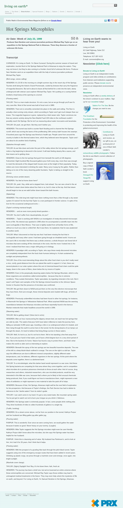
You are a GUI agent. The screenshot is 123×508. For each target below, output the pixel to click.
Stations (54, 11)
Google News (56, 20)
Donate (77, 11)
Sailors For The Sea (100, 105)
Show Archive (25, 11)
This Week (15, 11)
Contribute (107, 132)
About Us (70, 11)
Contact (13, 495)
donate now (104, 83)
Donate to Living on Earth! (94, 71)
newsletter (95, 102)
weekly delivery (107, 96)
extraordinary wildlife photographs (96, 153)
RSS (19, 495)
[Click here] (102, 63)
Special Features (37, 11)
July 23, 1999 (34, 39)
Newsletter (8, 13)
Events (62, 11)
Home (7, 11)
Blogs (48, 11)
